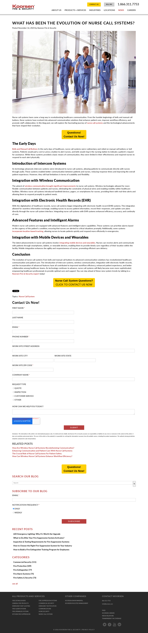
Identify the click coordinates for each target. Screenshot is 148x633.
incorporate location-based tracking (27, 231)
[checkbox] (73, 395)
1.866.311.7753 (128, 4)
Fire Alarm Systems (23, 574)
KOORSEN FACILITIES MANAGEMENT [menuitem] (76, 603)
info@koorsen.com (107, 604)
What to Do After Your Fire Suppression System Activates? (38, 538)
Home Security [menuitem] (44, 611)
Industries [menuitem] (95, 10)
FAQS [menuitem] (103, 610)
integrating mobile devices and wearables (77, 243)
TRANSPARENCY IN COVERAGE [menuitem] (111, 618)
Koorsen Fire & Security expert (25, 274)
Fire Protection (22, 566)
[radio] (73, 389)
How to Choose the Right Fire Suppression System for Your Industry (42, 546)
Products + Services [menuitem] (75, 10)
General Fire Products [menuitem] (20, 603)
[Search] (134, 484)
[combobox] (72, 483)
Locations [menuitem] (109, 10)
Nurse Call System (27, 297)
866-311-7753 (106, 600)
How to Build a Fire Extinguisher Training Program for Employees (41, 550)
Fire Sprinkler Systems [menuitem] (20, 611)
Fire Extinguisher (22, 570)
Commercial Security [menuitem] (46, 603)
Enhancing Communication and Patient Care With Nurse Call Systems (42, 451)
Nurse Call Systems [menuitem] (46, 614)
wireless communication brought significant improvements (50, 186)
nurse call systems (95, 123)
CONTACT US (94, 4)
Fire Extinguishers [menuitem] (19, 600)
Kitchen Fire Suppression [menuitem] (21, 614)
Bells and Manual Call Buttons (25, 149)
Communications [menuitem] (45, 608)
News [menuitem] (121, 10)
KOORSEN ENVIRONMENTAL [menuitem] (74, 600)
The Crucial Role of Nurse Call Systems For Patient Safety (37, 454)
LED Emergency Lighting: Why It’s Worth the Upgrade (36, 534)
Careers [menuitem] (131, 10)
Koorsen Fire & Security (46, 28)
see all (15, 584)
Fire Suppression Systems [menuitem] (48, 600)
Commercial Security (24, 562)
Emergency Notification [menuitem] (47, 606)
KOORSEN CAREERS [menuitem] (108, 613)
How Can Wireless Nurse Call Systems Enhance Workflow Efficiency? (42, 456)
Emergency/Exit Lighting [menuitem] (21, 606)
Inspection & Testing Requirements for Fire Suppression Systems (41, 542)
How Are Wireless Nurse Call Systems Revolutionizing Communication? (43, 448)
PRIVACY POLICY (88, 629)
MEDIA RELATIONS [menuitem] (108, 616)
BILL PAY (109, 4)
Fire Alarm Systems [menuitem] (19, 608)
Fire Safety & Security (24, 578)
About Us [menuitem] (56, 10)
